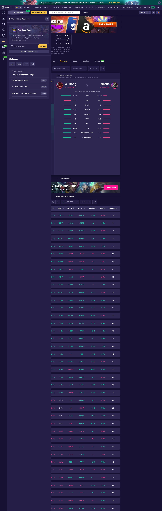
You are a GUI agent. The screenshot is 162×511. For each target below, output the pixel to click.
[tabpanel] (29, 83)
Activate (43, 46)
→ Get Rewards (113, 3)
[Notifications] (149, 12)
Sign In (142, 12)
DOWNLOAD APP (40, 12)
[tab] (52, 61)
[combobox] (64, 12)
